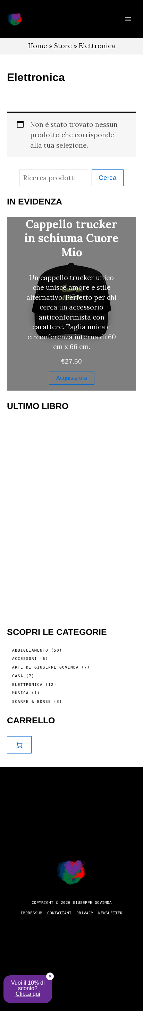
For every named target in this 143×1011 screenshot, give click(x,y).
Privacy (84, 913)
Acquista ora (71, 378)
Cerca (108, 177)
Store (63, 46)
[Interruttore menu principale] (128, 19)
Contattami (59, 913)
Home (37, 46)
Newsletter (110, 913)
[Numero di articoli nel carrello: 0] (19, 745)
